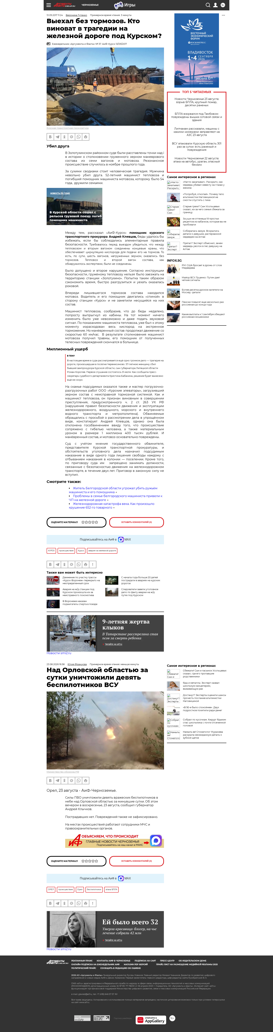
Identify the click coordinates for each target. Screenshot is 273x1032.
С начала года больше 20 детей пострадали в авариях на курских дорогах (140, 580)
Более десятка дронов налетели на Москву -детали (202, 291)
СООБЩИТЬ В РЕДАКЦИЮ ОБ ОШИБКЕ (120, 968)
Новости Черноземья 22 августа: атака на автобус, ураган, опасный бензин (196, 161)
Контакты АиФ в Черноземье (113, 961)
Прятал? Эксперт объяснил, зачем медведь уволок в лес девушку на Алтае (202, 246)
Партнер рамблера (122, 1018)
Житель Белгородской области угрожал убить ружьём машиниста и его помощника (113, 490)
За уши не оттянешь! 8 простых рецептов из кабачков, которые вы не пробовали (204, 221)
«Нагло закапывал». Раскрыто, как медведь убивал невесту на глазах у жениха (204, 184)
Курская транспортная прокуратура (68, 128)
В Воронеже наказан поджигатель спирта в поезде (80, 602)
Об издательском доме (192, 961)
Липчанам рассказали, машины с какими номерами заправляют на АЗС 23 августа (197, 132)
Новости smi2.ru (59, 653)
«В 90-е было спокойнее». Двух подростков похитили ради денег (202, 709)
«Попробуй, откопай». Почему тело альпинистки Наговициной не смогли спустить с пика (203, 197)
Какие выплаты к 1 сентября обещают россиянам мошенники (203, 315)
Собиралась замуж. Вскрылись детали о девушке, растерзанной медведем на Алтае (202, 233)
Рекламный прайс (81, 961)
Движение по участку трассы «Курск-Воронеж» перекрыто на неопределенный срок (81, 580)
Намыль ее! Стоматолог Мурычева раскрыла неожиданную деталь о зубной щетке (203, 734)
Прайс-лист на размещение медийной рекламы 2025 (187, 964)
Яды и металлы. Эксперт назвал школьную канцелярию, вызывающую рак (201, 685)
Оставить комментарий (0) (136, 522)
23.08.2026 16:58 (56, 664)
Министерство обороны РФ (63, 771)
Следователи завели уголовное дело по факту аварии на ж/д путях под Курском (139, 592)
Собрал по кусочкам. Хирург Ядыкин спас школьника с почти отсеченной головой (204, 722)
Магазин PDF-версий (136, 964)
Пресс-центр (167, 961)
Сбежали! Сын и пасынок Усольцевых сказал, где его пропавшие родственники (204, 673)
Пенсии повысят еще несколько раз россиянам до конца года (203, 303)
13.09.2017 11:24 (55, 15)
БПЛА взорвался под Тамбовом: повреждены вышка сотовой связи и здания (196, 117)
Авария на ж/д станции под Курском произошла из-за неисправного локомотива (78, 592)
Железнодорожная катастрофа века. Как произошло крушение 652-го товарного (111, 506)
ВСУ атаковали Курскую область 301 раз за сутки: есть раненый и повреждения (196, 147)
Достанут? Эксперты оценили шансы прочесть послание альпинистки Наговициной (204, 698)
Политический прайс (83, 968)
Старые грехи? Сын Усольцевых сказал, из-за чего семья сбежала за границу (204, 209)
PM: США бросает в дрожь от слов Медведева (202, 266)
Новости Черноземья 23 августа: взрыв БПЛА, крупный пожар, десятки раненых (197, 102)
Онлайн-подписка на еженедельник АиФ (95, 964)
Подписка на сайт (145, 961)
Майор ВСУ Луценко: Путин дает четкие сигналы (201, 278)
